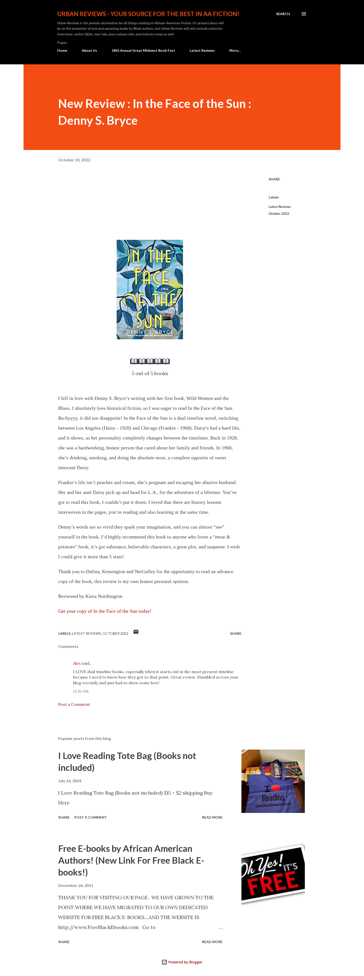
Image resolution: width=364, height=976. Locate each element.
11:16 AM (81, 691)
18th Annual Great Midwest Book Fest (143, 50)
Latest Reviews (202, 50)
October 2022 (279, 213)
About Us (89, 50)
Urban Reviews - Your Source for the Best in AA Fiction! (148, 13)
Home (62, 50)
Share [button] (274, 179)
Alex (77, 663)
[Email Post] (136, 633)
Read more (212, 817)
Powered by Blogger (185, 962)
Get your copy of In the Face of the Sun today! (105, 611)
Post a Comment (74, 704)
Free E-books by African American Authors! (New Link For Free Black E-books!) (131, 860)
